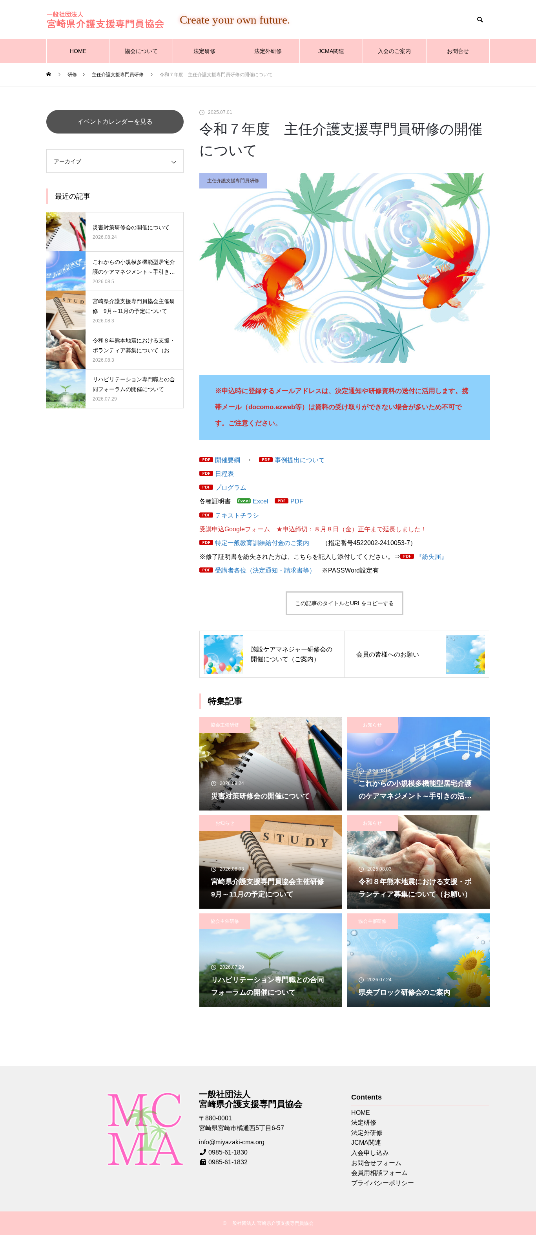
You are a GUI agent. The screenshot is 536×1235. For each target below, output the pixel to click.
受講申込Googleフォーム (234, 529)
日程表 (224, 473)
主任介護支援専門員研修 (233, 180)
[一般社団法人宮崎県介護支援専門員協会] (105, 20)
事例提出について (300, 460)
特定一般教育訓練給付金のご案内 (262, 543)
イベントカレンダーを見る (115, 121)
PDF (296, 501)
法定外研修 (268, 51)
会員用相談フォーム (379, 1172)
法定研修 (204, 51)
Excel (260, 501)
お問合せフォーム (376, 1163)
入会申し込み (370, 1152)
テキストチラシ (237, 515)
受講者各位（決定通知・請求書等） (265, 570)
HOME (78, 51)
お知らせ (372, 725)
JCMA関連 (331, 51)
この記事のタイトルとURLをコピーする (344, 603)
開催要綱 (227, 460)
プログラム (230, 487)
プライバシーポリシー (382, 1183)
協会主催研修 (225, 725)
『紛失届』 (431, 556)
